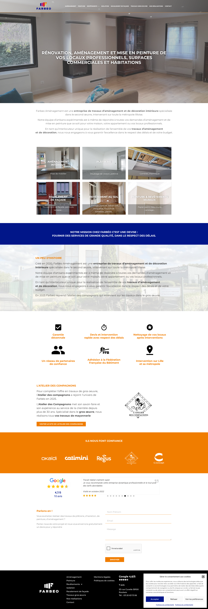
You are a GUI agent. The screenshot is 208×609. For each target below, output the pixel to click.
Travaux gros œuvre (139, 6)
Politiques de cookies (104, 580)
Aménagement (70, 6)
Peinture (81, 6)
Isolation (105, 6)
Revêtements (92, 6)
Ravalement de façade (120, 6)
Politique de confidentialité (165, 605)
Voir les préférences (194, 599)
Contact (168, 6)
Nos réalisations (156, 6)
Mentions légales (102, 577)
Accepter (155, 599)
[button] (203, 576)
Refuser (173, 599)
